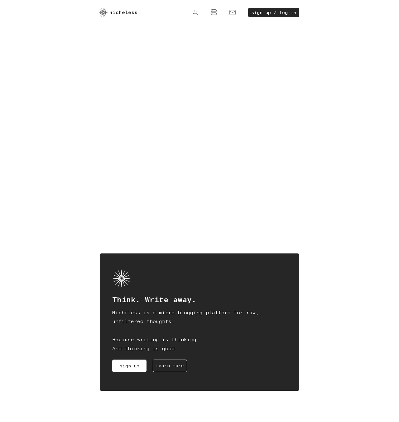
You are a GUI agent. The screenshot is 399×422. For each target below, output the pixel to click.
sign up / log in (273, 12)
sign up (129, 366)
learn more (170, 365)
